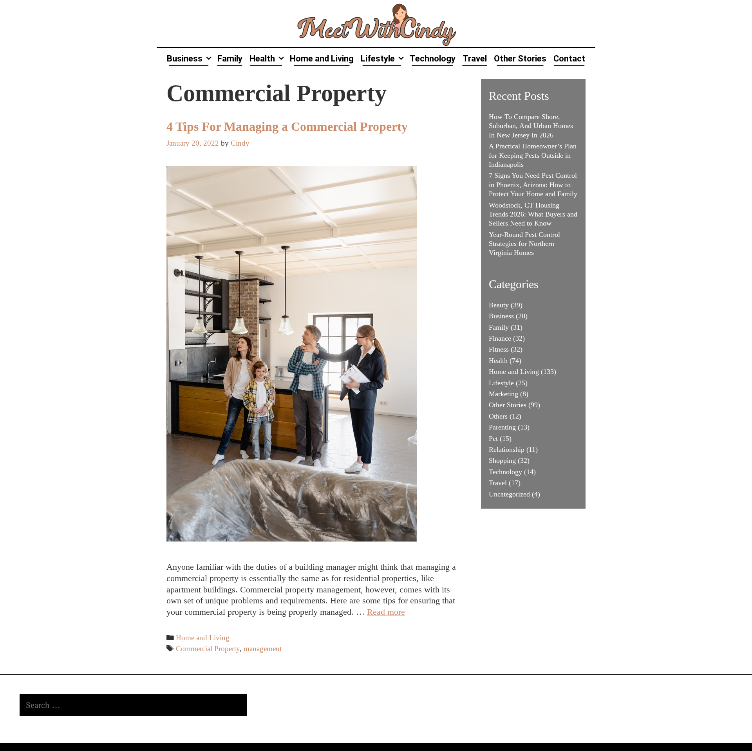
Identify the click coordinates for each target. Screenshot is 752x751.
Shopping (502, 460)
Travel (475, 58)
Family (229, 58)
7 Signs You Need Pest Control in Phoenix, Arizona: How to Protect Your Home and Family (533, 185)
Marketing (503, 394)
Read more (386, 612)
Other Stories (520, 58)
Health (262, 58)
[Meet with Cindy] (376, 22)
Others (498, 416)
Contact (569, 58)
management (263, 648)
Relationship (506, 449)
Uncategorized (509, 494)
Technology (433, 58)
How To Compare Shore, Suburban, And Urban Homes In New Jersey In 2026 (531, 126)
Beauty (499, 305)
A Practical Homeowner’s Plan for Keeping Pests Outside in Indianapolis (533, 155)
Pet (493, 438)
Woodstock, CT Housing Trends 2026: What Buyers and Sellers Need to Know (533, 214)
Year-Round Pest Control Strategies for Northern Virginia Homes (524, 244)
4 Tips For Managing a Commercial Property (287, 126)
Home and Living (322, 58)
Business (184, 58)
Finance (500, 338)
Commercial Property (208, 648)
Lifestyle (378, 58)
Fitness (499, 349)
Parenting (502, 427)
